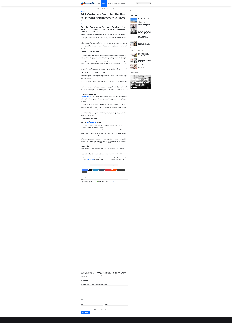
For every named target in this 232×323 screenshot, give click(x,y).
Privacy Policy (118, 320)
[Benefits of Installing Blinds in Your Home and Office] (133, 26)
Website (106, 304)
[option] (140, 82)
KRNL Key (99, 3)
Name (82, 299)
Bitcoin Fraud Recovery (91, 122)
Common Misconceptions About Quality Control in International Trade (144, 54)
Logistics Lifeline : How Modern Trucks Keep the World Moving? (104, 273)
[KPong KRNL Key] (88, 3)
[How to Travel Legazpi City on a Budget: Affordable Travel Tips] (133, 20)
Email (82, 304)
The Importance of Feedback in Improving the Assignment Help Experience (88, 273)
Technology (110, 3)
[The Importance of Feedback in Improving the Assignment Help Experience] (88, 226)
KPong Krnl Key (124, 318)
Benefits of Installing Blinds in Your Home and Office (144, 25)
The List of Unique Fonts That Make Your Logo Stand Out (144, 65)
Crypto (127, 3)
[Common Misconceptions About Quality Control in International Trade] (133, 55)
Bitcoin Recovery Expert (111, 165)
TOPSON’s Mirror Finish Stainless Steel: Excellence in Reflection (144, 60)
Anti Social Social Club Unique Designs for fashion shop (120, 273)
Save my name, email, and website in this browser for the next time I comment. (97, 309)
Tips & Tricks (117, 3)
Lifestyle (123, 3)
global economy (90, 159)
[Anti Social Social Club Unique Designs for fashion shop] (120, 226)
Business (104, 3)
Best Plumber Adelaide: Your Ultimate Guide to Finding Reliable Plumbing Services (144, 43)
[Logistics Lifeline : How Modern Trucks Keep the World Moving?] (104, 226)
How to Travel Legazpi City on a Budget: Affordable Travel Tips (144, 20)
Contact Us (113, 320)
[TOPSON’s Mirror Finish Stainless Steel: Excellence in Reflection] (133, 60)
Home (82, 8)
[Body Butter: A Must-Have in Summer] (133, 49)
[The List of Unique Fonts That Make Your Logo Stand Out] (133, 66)
